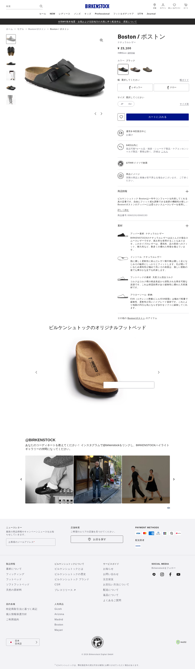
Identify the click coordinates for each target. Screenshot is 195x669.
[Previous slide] (95, 113)
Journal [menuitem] (151, 13)
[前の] (21, 479)
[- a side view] (11, 63)
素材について (14, 569)
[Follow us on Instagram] (162, 574)
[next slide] (174, 479)
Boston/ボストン (37, 29)
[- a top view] (11, 51)
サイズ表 (184, 104)
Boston (59, 624)
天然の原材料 (14, 590)
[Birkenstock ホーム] (98, 6)
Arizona (59, 614)
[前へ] (11, 39)
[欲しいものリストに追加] (121, 117)
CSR (57, 584)
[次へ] (11, 100)
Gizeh (58, 609)
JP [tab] (122, 104)
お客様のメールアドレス (22, 542)
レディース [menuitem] (64, 13)
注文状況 (108, 579)
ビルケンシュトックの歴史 (70, 574)
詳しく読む (123, 210)
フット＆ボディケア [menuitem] (123, 13)
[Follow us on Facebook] (154, 574)
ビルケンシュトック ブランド (72, 579)
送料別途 (131, 53)
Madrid (59, 619)
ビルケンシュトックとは (69, 569)
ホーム (10, 29)
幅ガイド (184, 80)
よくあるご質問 (112, 600)
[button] (65, 77)
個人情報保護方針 (16, 614)
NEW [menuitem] (52, 13)
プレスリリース (64, 590)
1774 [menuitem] (140, 13)
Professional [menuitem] (102, 13)
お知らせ (108, 569)
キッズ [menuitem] (87, 13)
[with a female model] (11, 75)
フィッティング (15, 574)
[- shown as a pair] (11, 88)
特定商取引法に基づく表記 (21, 609)
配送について (111, 590)
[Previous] (36, 372)
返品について (111, 595)
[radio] (123, 69)
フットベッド (14, 579)
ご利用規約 (12, 619)
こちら (164, 151)
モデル (21, 29)
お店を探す (99, 539)
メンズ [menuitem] (77, 13)
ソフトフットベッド (18, 584)
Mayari (59, 630)
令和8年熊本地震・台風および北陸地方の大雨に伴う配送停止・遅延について (97, 21)
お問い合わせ (111, 574)
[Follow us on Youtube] (178, 574)
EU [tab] (130, 104)
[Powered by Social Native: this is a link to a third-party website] (168, 508)
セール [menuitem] (42, 13)
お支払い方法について (116, 584)
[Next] (158, 372)
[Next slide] (101, 113)
